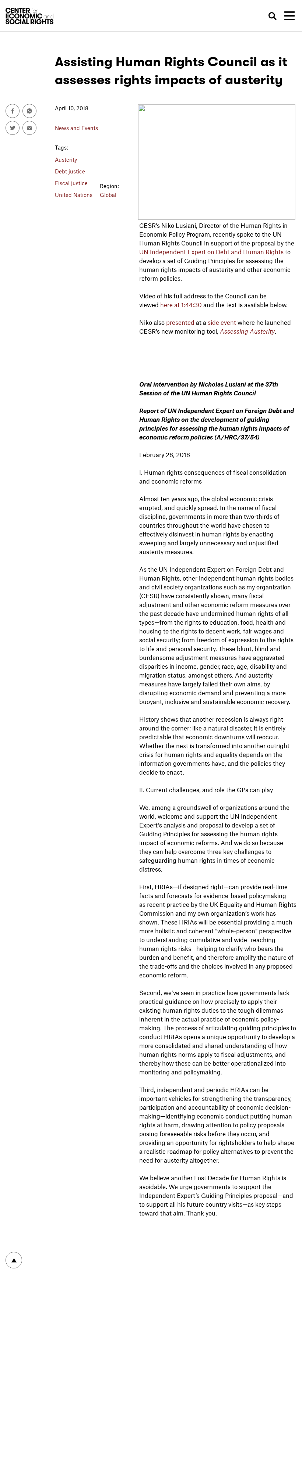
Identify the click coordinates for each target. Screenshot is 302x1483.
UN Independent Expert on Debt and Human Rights (211, 251)
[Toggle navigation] (289, 16)
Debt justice (70, 171)
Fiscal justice (71, 183)
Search (272, 16)
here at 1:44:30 (181, 304)
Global (108, 194)
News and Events (76, 128)
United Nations (73, 194)
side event (222, 322)
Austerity (66, 159)
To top (14, 1260)
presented (180, 322)
